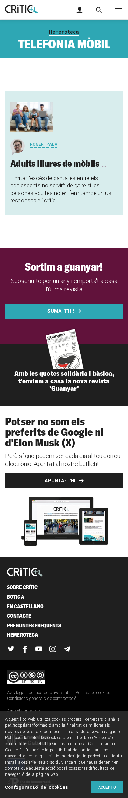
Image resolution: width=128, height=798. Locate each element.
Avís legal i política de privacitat (37, 692)
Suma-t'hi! (60, 311)
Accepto (107, 787)
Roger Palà (43, 144)
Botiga (15, 597)
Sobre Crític (22, 587)
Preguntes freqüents (34, 625)
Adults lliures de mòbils (54, 163)
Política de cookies (92, 692)
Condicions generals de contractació (41, 698)
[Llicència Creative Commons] (64, 677)
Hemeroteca (64, 32)
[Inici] (25, 573)
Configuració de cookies (36, 787)
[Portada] (21, 9)
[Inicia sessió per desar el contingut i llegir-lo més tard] (104, 164)
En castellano (25, 606)
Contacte (19, 616)
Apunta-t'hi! (61, 481)
